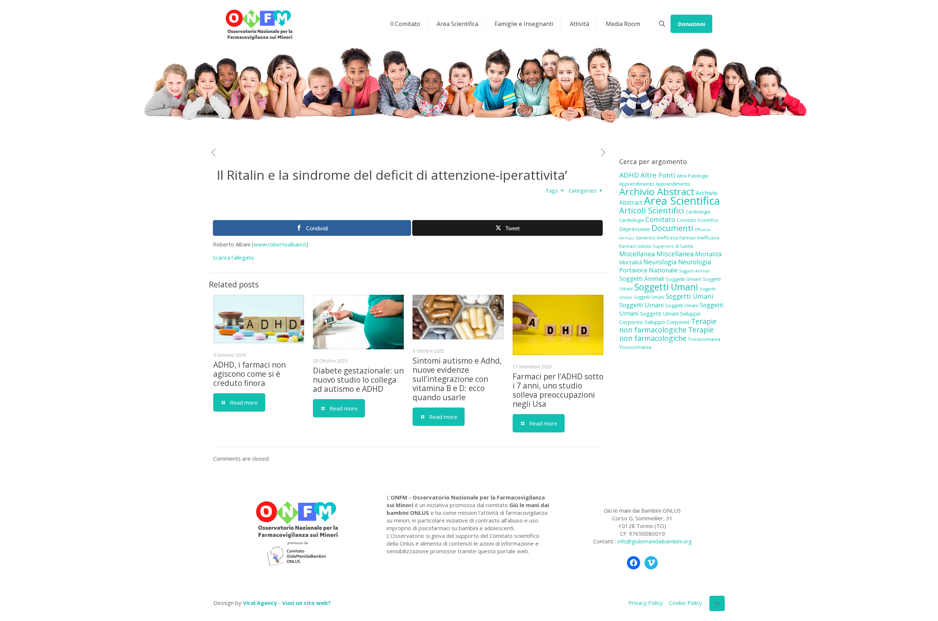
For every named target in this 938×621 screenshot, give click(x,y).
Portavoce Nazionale (648, 270)
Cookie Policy (685, 602)
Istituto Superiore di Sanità (665, 246)
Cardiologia (698, 211)
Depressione (634, 229)
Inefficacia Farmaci (676, 238)
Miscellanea (637, 253)
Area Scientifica (682, 200)
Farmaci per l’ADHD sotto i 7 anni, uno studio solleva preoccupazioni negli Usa (558, 390)
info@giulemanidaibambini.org (654, 541)
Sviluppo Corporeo (667, 322)
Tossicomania (704, 339)
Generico (646, 238)
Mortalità (708, 254)
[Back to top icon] (717, 603)
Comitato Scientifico (698, 220)
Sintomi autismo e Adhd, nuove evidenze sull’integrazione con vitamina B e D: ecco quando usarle (457, 379)
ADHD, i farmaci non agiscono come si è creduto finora (249, 374)
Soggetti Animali (694, 271)
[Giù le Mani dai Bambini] (259, 24)
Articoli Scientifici (651, 210)
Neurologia (660, 261)
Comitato (660, 219)
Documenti (672, 227)
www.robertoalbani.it (280, 244)
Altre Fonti (657, 174)
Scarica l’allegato (233, 257)
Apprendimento (636, 184)
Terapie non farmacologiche (668, 325)
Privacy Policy (645, 602)
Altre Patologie (693, 175)
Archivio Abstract (656, 191)
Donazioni (691, 23)
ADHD (629, 175)
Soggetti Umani (683, 279)
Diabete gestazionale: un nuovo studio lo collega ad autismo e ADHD (358, 379)
